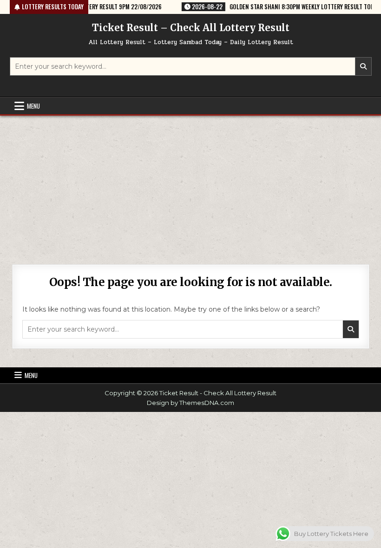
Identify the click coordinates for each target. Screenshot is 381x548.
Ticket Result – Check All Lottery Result (190, 27)
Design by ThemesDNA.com (190, 402)
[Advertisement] (190, 185)
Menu (33, 106)
